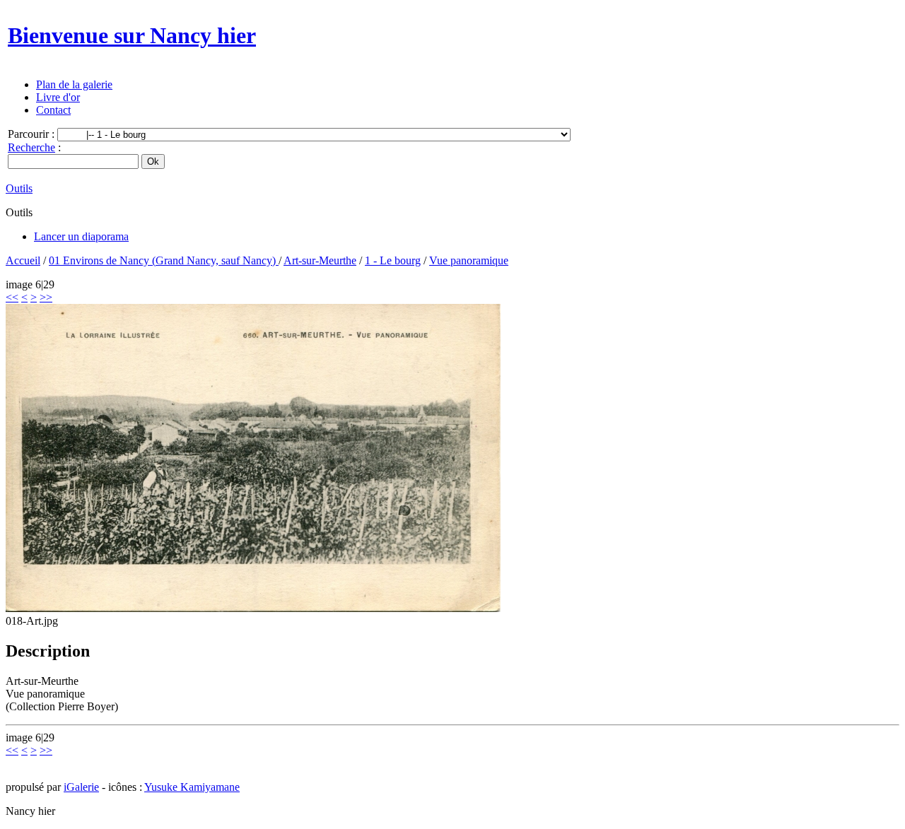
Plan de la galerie (74, 84)
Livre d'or (58, 97)
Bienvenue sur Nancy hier (132, 35)
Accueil (23, 260)
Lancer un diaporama (81, 236)
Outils (19, 188)
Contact (53, 110)
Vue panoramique (468, 260)
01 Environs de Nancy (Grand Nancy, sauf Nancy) (164, 260)
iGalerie (81, 787)
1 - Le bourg (393, 260)
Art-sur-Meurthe (320, 260)
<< (12, 297)
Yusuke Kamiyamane (192, 787)
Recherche (31, 147)
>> (46, 297)
